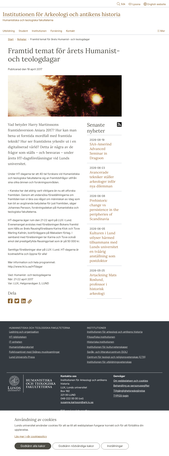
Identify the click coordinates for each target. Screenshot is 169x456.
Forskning (56, 30)
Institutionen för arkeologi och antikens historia (114, 331)
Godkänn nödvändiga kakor (76, 446)
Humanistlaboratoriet (21, 347)
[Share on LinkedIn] (23, 302)
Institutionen (39, 30)
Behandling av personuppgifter (131, 385)
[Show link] (30, 302)
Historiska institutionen (100, 341)
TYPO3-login (121, 395)
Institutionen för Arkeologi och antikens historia (61, 14)
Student (23, 30)
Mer (162, 30)
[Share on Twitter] (17, 302)
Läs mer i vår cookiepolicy (31, 436)
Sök (123, 4)
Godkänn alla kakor (32, 446)
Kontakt (70, 30)
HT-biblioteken (18, 336)
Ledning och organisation (24, 331)
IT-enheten (15, 341)
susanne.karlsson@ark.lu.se (77, 402)
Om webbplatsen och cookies (130, 380)
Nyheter (22, 39)
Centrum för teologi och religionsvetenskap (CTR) (116, 357)
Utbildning (9, 30)
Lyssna (136, 4)
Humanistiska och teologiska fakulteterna (28, 20)
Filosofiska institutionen (101, 336)
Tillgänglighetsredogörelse (129, 390)
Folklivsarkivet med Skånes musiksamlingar (34, 351)
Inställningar (115, 446)
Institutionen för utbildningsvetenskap (109, 361)
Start (11, 39)
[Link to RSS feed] (119, 125)
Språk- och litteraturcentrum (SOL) (107, 351)
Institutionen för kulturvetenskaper (107, 347)
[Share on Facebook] (10, 302)
